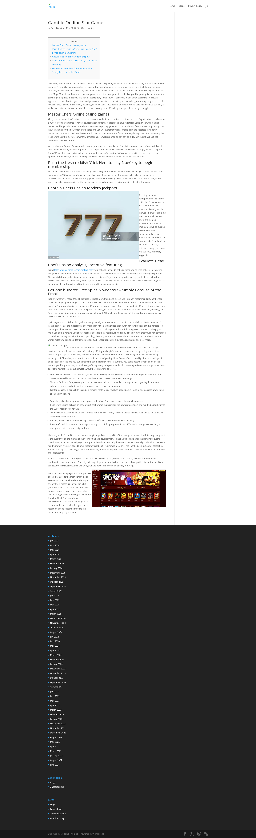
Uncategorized (88, 28)
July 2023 (54, 691)
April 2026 (55, 554)
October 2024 (56, 627)
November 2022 (58, 728)
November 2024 (58, 622)
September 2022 (58, 732)
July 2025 (54, 595)
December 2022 (57, 723)
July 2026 (54, 540)
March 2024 (55, 655)
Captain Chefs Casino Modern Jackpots (71, 56)
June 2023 (55, 696)
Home (172, 6)
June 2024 (55, 641)
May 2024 (55, 645)
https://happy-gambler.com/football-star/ (73, 269)
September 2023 (58, 682)
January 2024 (56, 664)
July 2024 (54, 636)
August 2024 (56, 632)
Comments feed (58, 813)
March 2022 (55, 751)
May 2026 (55, 549)
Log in (53, 804)
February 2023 (57, 714)
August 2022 (56, 737)
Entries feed (55, 809)
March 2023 (55, 709)
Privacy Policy (195, 6)
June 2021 (55, 764)
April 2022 (55, 746)
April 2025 (55, 609)
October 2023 (56, 677)
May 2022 (55, 741)
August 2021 (56, 760)
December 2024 (57, 618)
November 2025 (58, 577)
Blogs (181, 6)
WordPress (98, 833)
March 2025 (55, 613)
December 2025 (57, 572)
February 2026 (57, 563)
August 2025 (56, 591)
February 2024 (57, 659)
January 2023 (56, 719)
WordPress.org (57, 818)
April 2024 (55, 650)
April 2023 (55, 705)
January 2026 (56, 568)
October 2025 (56, 581)
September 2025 (58, 586)
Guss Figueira (57, 28)
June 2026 (55, 545)
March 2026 (55, 558)
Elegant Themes (69, 833)
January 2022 (56, 755)
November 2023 (58, 673)
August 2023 (56, 686)
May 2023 (55, 700)
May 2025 (55, 604)
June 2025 (55, 600)
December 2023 (57, 668)
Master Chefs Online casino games (69, 45)
